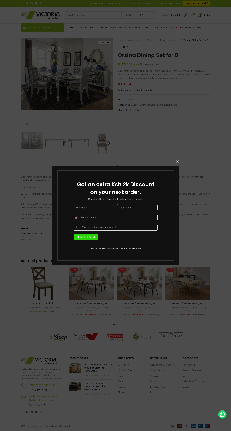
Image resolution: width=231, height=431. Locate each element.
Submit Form (86, 237)
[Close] (177, 162)
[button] (222, 414)
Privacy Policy (133, 248)
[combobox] (77, 217)
